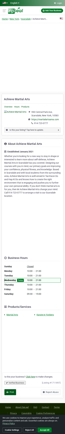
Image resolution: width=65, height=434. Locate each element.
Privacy (13, 413)
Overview (8, 107)
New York (14, 19)
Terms (57, 407)
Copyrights (26, 413)
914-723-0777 (41, 123)
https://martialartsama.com (45, 119)
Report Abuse (52, 392)
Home (5, 19)
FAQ (35, 407)
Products (25, 107)
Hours (17, 107)
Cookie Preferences (45, 413)
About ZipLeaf (22, 407)
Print (11, 392)
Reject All (29, 430)
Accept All (44, 430)
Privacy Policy (9, 423)
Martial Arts (12, 314)
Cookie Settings (12, 430)
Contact (45, 407)
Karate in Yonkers (45, 314)
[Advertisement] (32, 56)
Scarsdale (26, 19)
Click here (30, 376)
